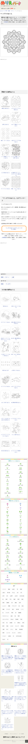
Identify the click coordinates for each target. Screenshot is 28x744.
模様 (2, 284)
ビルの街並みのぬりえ (5, 172)
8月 (20, 525)
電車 (19, 616)
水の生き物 (7, 553)
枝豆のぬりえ (5, 306)
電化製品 (21, 629)
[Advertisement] (14, 75)
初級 (7, 577)
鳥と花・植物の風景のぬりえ (16, 339)
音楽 (22, 599)
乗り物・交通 (20, 553)
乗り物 (8, 592)
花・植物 (7, 545)
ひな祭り (20, 469)
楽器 (3, 602)
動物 (9, 589)
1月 (7, 513)
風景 (6, 599)
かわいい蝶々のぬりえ (5, 402)
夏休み (19, 622)
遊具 (11, 616)
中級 (20, 577)
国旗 (3, 609)
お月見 (7, 489)
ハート (22, 609)
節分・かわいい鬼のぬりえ (16, 355)
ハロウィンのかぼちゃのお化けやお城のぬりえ (5, 419)
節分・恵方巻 (20, 465)
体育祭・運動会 (7, 493)
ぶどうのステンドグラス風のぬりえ (16, 109)
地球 (3, 632)
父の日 (7, 481)
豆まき (4, 639)
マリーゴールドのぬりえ (5, 188)
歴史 (7, 626)
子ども (13, 592)
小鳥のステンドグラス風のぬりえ (16, 141)
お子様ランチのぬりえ (16, 370)
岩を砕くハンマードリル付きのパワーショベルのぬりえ (5, 339)
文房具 (9, 636)
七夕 (7, 485)
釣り (7, 629)
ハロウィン (20, 493)
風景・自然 (7, 549)
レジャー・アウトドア (20, 564)
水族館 (11, 622)
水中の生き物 (18, 636)
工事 (20, 602)
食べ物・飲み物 (21, 541)
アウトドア (14, 605)
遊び (13, 609)
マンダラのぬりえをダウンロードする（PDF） (14, 228)
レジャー (4, 605)
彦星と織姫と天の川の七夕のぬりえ (16, 323)
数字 (3, 626)
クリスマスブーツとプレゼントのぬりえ (5, 435)
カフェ (11, 629)
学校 (12, 612)
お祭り (13, 589)
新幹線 (22, 626)
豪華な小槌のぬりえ (5, 108)
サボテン (19, 632)
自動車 (8, 602)
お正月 (16, 595)
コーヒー (4, 636)
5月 (7, 521)
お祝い (4, 592)
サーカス (8, 609)
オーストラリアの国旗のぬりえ (16, 451)
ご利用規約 (5, 21)
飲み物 (17, 609)
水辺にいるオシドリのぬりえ (16, 307)
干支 (10, 599)
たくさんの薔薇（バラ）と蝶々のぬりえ (16, 157)
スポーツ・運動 (7, 564)
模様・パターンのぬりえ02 (16, 189)
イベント (4, 589)
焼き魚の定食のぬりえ (5, 450)
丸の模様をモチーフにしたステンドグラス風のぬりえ (16, 174)
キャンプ (17, 626)
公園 (3, 629)
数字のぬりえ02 (6, 370)
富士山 (12, 619)
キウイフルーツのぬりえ (5, 322)
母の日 (20, 477)
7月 (7, 525)
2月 (20, 513)
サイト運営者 (21, 733)
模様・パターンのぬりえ (5, 140)
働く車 (7, 557)
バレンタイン (7, 469)
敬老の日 (20, 489)
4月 (20, 517)
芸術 (16, 629)
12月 (20, 532)
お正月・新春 (7, 465)
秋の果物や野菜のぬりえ (16, 402)
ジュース (8, 632)
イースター (7, 473)
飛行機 (17, 619)
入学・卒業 (20, 473)
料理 (18, 599)
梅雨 (20, 481)
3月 (7, 517)
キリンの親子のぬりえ (16, 434)
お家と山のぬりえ (5, 124)
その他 (20, 568)
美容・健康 (20, 557)
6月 (20, 521)
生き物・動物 (20, 549)
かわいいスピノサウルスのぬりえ (16, 387)
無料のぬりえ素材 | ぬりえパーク (14, 737)
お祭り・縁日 (20, 485)
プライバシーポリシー (14, 733)
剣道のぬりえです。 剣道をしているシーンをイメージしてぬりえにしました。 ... (21, 671)
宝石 (3, 622)
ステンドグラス (5, 619)
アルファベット (5, 616)
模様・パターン (5, 277)
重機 (9, 605)
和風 (21, 589)
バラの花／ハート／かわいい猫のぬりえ (5, 355)
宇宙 (21, 619)
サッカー (14, 632)
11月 (7, 532)
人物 (7, 541)
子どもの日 (7, 477)
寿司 (23, 622)
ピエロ (11, 626)
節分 (23, 605)
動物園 (19, 612)
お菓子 (11, 595)
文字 (3, 595)
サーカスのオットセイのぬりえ (16, 419)
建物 (16, 602)
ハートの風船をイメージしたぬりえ (5, 157)
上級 (13, 277)
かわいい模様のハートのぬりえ (16, 125)
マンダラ (8, 284)
